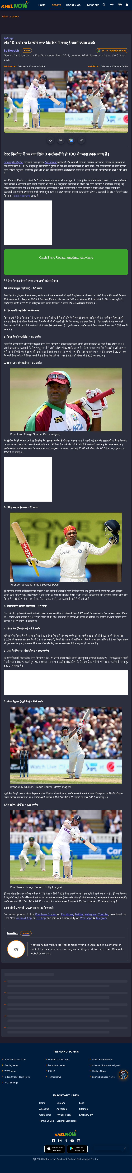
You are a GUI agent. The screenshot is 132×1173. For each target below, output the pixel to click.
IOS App (41, 918)
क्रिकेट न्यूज (8, 38)
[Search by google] (104, 5)
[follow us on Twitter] (66, 1141)
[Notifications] (127, 5)
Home (42, 1102)
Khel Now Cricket (46, 914)
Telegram (101, 918)
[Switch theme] (112, 5)
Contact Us (45, 1114)
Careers (61, 1102)
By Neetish (11, 50)
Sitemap (83, 1108)
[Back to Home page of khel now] (15, 5)
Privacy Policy (64, 1114)
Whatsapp (86, 918)
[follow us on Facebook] (53, 1141)
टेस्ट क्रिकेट (51, 162)
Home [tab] (41, 5)
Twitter (79, 914)
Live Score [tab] (92, 5)
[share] (81, 140)
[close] (125, 1148)
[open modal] (123, 1074)
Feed (81, 1102)
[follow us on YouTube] (72, 1141)
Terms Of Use (46, 1120)
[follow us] (71, 140)
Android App (24, 918)
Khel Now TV (86, 1114)
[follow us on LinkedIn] (78, 1141)
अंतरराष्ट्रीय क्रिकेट (13, 162)
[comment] (61, 140)
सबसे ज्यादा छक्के (22, 195)
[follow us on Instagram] (60, 1141)
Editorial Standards (67, 1120)
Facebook (67, 914)
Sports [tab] (56, 5)
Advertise (62, 1108)
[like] (50, 140)
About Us (44, 1108)
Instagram (91, 914)
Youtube (103, 914)
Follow (27, 50)
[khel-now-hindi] (120, 5)
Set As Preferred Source (114, 50)
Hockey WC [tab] (73, 5)
